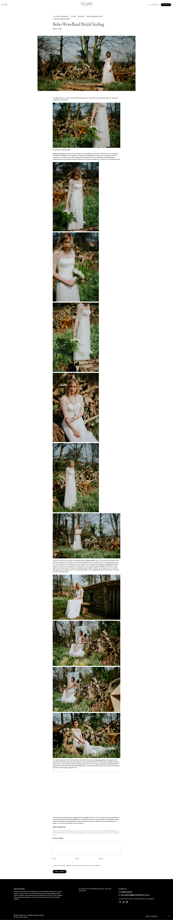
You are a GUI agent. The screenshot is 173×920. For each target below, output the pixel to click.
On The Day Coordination (61, 16)
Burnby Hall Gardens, (59, 153)
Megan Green (81, 765)
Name (55, 858)
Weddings (81, 16)
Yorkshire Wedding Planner (62, 18)
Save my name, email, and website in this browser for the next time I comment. (77, 865)
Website (101, 858)
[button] (4, 4)
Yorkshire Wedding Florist (94, 16)
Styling (73, 16)
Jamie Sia (76, 817)
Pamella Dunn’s (109, 564)
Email (78, 858)
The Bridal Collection (99, 760)
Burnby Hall (89, 560)
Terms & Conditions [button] (151, 916)
